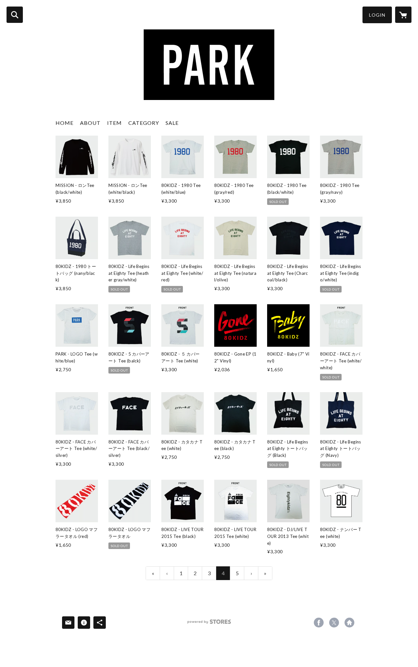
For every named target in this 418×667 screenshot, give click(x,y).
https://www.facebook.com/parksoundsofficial (319, 622)
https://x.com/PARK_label (334, 622)
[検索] (15, 15)
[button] (377, 15)
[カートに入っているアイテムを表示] (403, 15)
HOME (64, 123)
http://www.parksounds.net (349, 622)
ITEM (114, 123)
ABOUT (90, 123)
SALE (172, 123)
